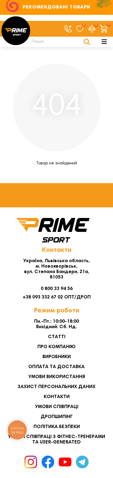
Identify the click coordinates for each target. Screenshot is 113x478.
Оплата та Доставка (56, 366)
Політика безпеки (56, 426)
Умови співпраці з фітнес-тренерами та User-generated (56, 439)
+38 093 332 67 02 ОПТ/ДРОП (57, 297)
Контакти (57, 396)
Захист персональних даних (56, 386)
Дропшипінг (57, 416)
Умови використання (56, 376)
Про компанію (56, 346)
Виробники (56, 356)
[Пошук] (87, 42)
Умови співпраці (56, 406)
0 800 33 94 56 (57, 288)
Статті (56, 337)
